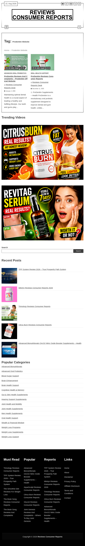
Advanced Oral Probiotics (15, 73)
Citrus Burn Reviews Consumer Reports (35, 325)
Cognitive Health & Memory (13, 390)
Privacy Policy (70, 481)
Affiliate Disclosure (72, 486)
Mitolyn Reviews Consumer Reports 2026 (36, 288)
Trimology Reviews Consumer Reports (34, 306)
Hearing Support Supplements (14, 399)
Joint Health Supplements (12, 409)
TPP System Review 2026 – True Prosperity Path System (42, 269)
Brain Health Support (10, 385)
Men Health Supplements (12, 413)
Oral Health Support (40, 73)
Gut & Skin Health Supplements (15, 395)
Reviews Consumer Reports (50, 537)
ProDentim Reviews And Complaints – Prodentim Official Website (15, 78)
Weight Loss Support (10, 437)
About (66, 472)
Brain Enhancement (10, 381)
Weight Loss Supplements (12, 432)
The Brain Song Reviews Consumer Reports (12, 502)
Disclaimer (68, 477)
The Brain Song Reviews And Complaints (10, 512)
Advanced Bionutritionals (12, 367)
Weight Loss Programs (11, 427)
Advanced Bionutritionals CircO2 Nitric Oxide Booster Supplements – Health (50, 343)
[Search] (79, 27)
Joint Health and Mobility (12, 404)
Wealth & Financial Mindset (13, 423)
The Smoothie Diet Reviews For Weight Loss (12, 492)
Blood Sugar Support (10, 376)
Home (66, 468)
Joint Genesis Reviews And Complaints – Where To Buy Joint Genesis (32, 515)
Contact (67, 498)
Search (5, 247)
